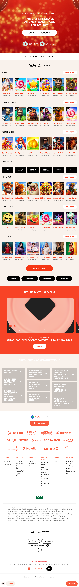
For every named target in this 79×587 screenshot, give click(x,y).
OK (49, 569)
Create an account (39, 32)
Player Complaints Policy (45, 483)
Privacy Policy (18, 467)
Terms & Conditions (19, 462)
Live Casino (47, 278)
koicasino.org (70, 471)
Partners (70, 458)
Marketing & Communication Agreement (45, 475)
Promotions (64, 278)
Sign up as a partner (70, 462)
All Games (7, 461)
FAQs (55, 461)
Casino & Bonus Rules (45, 468)
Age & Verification (20, 475)
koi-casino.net (69, 475)
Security (19, 458)
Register (72, 584)
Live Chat (41, 423)
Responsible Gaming (45, 464)
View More (69, 72)
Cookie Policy (20, 471)
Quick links (8, 458)
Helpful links (44, 458)
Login (11, 584)
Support (57, 458)
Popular (13, 278)
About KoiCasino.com (33, 463)
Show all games (39, 268)
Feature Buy (30, 278)
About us (32, 458)
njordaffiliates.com (70, 467)
